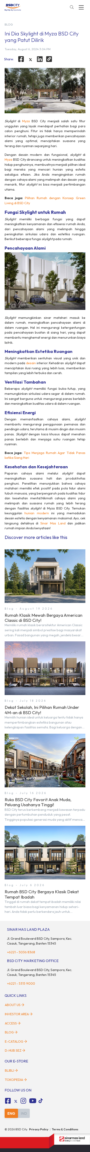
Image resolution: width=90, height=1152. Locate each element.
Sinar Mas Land (52, 523)
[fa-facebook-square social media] (8, 1101)
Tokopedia (14, 1080)
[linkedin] (40, 59)
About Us (13, 1005)
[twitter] (30, 59)
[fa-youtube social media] (32, 1101)
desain (31, 363)
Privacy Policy (38, 1129)
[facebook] (21, 59)
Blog (9, 1032)
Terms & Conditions (65, 1129)
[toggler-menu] (81, 7)
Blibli (9, 1070)
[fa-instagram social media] (23, 1101)
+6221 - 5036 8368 (21, 952)
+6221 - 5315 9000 (21, 983)
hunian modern (36, 513)
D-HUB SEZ (13, 1050)
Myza (26, 121)
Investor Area (17, 1014)
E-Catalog (14, 1041)
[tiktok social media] (16, 1101)
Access (11, 1023)
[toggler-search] (71, 7)
